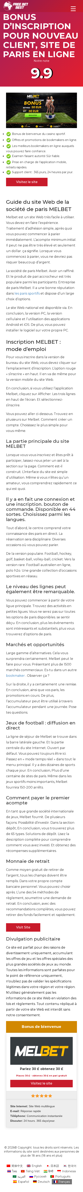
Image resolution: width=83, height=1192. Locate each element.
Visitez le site (26, 182)
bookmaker (15, 676)
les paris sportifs (27, 293)
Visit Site (23, 927)
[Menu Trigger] (73, 8)
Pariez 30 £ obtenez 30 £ (41, 1069)
